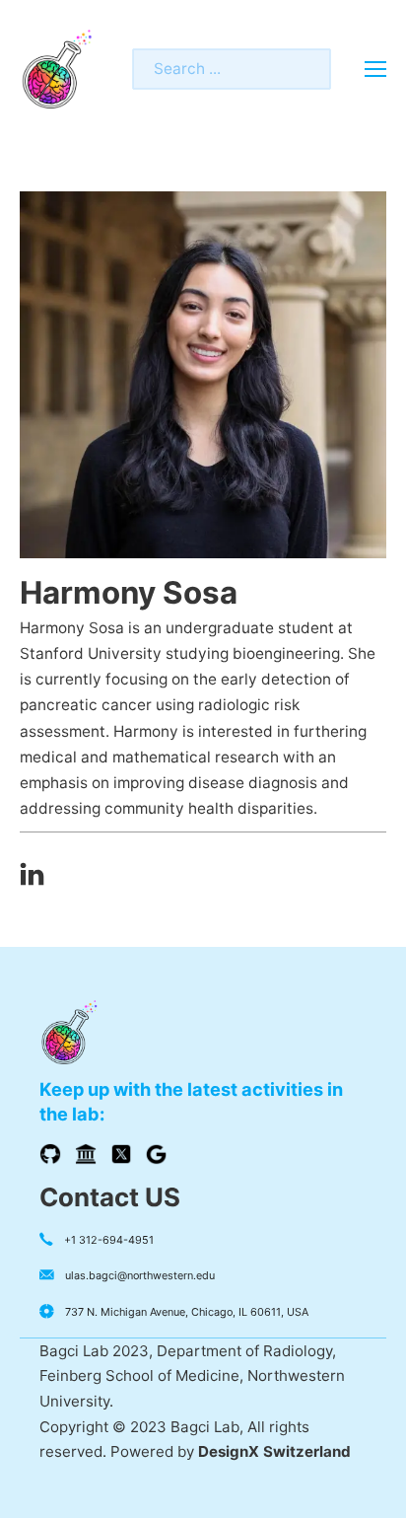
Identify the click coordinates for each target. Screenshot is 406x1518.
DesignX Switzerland (274, 1451)
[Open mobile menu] (375, 69)
